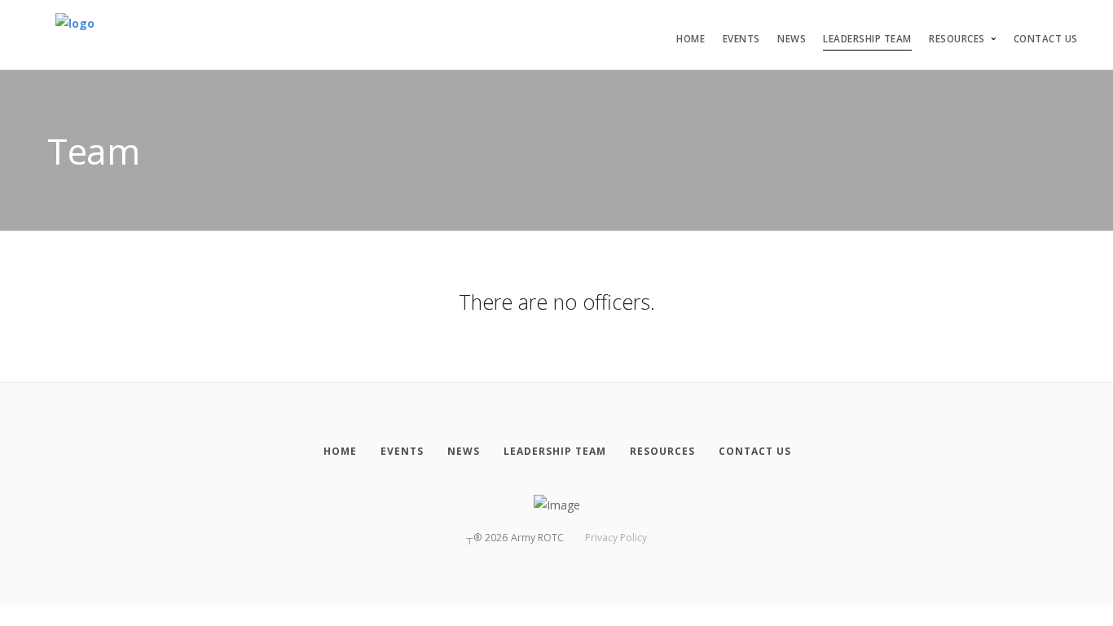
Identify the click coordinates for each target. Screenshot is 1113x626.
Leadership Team (867, 39)
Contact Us (1046, 39)
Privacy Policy (616, 537)
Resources (957, 39)
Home (690, 39)
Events (741, 39)
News (791, 39)
